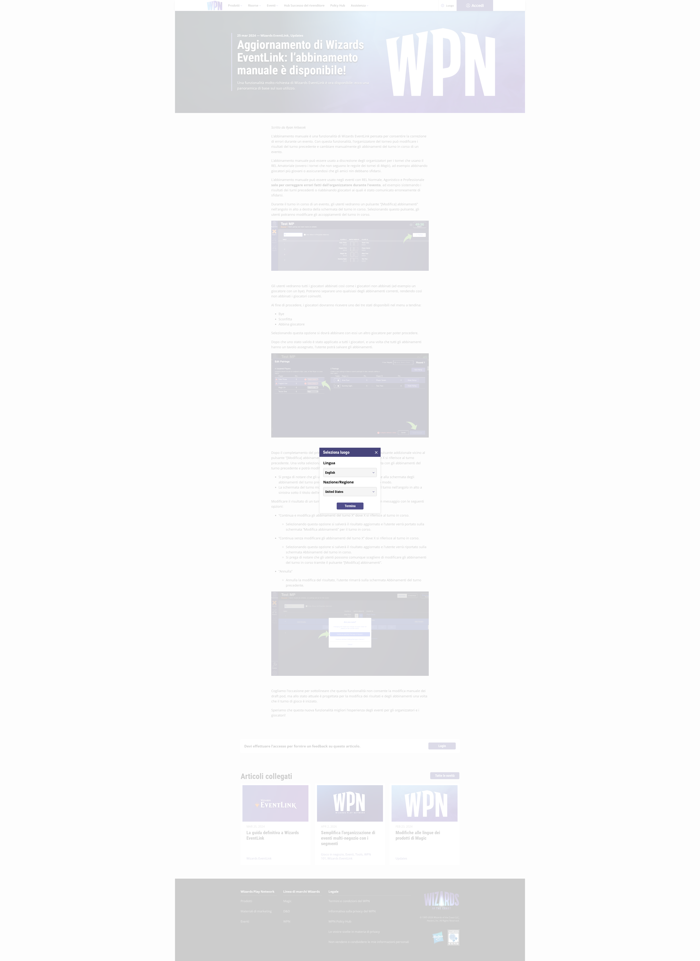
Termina (350, 506)
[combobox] (346, 472)
